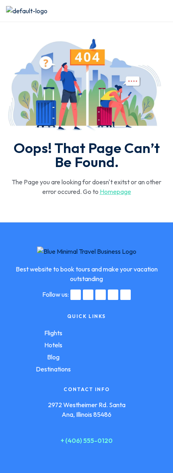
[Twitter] (88, 295)
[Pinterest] (113, 295)
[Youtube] (125, 295)
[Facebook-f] (75, 295)
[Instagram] (100, 295)
